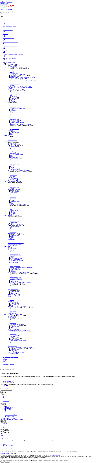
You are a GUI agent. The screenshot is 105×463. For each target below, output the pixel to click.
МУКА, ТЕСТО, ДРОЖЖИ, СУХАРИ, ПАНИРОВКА (19, 306)
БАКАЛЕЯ (7, 246)
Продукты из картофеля (15, 335)
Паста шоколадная (14, 73)
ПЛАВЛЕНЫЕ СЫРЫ (12, 245)
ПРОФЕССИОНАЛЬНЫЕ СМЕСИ (15, 283)
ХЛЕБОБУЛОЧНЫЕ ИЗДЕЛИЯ (12, 343)
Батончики (12, 127)
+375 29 (4, 4)
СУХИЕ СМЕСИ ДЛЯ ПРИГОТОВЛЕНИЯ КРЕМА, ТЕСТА (20, 87)
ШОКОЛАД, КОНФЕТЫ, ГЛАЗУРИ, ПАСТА (17, 67)
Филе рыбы (12, 149)
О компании (5, 359)
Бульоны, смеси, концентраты (16, 288)
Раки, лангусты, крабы (15, 160)
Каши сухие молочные (15, 114)
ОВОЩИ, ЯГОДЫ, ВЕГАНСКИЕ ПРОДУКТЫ (15, 314)
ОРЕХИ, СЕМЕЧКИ (12, 313)
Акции (4, 355)
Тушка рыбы (12, 148)
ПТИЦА (9, 199)
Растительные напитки (15, 341)
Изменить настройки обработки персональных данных (11, 419)
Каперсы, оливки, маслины (16, 278)
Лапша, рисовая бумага (15, 269)
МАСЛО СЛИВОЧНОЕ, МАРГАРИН (16, 243)
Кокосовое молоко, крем (15, 268)
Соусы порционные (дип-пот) (16, 260)
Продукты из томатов (14, 281)
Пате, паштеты (13, 198)
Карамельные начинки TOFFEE (16, 79)
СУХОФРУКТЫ (11, 336)
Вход (1, 3)
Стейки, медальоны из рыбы (16, 147)
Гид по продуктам (9, 408)
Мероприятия (6, 401)
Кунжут (11, 292)
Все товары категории (12, 66)
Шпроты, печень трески (15, 168)
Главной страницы (10, 381)
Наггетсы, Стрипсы (14, 210)
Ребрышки (12, 208)
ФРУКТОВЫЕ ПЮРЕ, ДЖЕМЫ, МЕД (16, 89)
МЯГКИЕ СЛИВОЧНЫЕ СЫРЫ (15, 233)
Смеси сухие (12, 109)
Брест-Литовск (13, 232)
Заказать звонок (6, 444)
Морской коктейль (14, 157)
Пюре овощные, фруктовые (16, 120)
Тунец (11, 166)
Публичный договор (9, 416)
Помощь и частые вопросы (11, 414)
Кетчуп (11, 257)
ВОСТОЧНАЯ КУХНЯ (13, 262)
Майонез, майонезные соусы (16, 258)
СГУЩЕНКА (10, 88)
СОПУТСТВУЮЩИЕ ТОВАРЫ (12, 354)
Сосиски (12, 193)
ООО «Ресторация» (10, 448)
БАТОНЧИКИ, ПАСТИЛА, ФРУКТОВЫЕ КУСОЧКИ (19, 124)
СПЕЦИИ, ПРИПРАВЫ (13, 289)
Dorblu (11, 223)
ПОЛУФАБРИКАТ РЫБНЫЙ (14, 179)
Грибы (11, 270)
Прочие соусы (13, 261)
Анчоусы (12, 165)
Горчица (12, 256)
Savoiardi (12, 85)
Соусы (11, 286)
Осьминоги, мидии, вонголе (16, 158)
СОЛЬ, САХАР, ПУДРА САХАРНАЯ (15, 295)
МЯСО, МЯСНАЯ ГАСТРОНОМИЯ (13, 181)
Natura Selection (13, 222)
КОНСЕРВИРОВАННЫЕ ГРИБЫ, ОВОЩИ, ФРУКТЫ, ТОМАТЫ (22, 272)
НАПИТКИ (10, 130)
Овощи (11, 327)
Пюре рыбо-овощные (14, 121)
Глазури (11, 72)
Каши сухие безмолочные (15, 115)
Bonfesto (12, 228)
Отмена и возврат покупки (11, 412)
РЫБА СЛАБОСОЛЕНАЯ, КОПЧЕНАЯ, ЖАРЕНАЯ (19, 170)
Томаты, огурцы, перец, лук (16, 279)
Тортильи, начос (13, 350)
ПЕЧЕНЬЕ (10, 81)
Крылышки (12, 212)
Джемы (11, 92)
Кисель (11, 134)
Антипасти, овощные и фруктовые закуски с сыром (21, 282)
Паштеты (12, 167)
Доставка (5, 360)
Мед (11, 95)
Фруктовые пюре (13, 94)
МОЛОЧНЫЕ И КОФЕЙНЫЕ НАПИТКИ (17, 138)
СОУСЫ (9, 249)
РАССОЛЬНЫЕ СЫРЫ (12, 240)
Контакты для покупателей (11, 415)
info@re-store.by (3, 1)
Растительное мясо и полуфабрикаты (18, 340)
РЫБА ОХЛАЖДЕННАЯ (13, 180)
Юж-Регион (12, 322)
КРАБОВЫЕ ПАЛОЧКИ (13, 178)
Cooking (12, 237)
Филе (11, 209)
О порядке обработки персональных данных (9, 418)
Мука (11, 312)
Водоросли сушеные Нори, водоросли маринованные (21, 267)
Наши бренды (8, 409)
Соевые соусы (13, 252)
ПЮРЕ (9, 117)
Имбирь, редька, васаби (15, 266)
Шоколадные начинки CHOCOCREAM (18, 78)
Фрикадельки (13, 213)
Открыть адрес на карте (8, 445)
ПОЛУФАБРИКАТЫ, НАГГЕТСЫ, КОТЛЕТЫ (17, 204)
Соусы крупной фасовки (15, 259)
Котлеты (12, 211)
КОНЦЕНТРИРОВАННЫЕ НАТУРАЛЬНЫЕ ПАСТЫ (19, 86)
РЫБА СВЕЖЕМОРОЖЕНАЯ (14, 144)
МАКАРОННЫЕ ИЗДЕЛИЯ (14, 294)
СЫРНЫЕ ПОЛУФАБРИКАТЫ (14, 244)
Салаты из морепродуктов (15, 159)
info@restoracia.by (4, 438)
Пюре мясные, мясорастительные (17, 122)
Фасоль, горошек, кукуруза (15, 277)
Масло (11, 305)
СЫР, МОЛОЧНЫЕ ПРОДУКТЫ (12, 215)
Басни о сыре (13, 231)
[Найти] (13, 12)
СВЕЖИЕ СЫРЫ (11, 239)
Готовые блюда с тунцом (15, 169)
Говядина (12, 188)
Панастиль (12, 320)
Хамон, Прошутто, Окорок (15, 195)
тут (67, 460)
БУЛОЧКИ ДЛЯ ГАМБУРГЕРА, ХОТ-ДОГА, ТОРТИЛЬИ (20, 347)
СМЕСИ (9, 104)
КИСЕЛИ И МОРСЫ (12, 140)
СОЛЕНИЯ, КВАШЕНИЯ (13, 329)
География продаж (7, 398)
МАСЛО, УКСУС (11, 301)
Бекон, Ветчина (13, 192)
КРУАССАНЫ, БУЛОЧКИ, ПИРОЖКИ (16, 352)
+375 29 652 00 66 (4, 385)
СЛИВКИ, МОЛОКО (12, 241)
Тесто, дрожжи (13, 311)
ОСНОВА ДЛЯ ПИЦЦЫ (13, 353)
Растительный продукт (15, 342)
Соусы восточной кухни (15, 254)
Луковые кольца (13, 334)
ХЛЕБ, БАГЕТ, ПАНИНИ (13, 351)
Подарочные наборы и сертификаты (10, 357)
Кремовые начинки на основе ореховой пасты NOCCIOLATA (23, 77)
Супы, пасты (13, 271)
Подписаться (3, 392)
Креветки (12, 156)
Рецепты (5, 361)
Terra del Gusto (13, 229)
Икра (11, 155)
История (4, 397)
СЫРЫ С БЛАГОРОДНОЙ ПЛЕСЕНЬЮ (16, 218)
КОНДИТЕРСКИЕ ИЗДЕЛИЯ (11, 64)
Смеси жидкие (13, 110)
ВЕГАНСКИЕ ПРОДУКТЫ (13, 337)
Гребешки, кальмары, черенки (16, 154)
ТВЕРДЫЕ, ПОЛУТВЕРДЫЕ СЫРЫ (15, 224)
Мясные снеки (13, 197)
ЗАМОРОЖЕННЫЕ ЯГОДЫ (14, 317)
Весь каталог (8, 406)
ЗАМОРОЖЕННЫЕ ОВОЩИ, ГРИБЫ (16, 324)
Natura (11, 227)
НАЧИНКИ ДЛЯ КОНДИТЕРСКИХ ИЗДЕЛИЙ (18, 74)
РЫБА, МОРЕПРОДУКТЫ (11, 141)
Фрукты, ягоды (13, 275)
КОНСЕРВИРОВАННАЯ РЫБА (15, 161)
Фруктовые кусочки (14, 129)
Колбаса (12, 194)
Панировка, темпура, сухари (16, 309)
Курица (11, 203)
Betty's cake (12, 99)
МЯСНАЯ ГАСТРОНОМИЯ (14, 189)
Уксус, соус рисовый (14, 304)
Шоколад (12, 70)
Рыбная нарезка (13, 175)
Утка (11, 202)
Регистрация (5, 3)
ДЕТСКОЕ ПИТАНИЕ (10, 101)
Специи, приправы (14, 293)
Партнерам (5, 400)
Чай (11, 133)
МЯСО (9, 184)
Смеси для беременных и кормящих (17, 108)
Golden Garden (13, 323)
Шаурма (12, 214)
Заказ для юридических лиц (6, 2)
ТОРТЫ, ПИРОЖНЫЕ (12, 96)
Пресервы (12, 177)
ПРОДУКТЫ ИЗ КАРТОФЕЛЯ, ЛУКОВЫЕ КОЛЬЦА (19, 330)
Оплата (4, 358)
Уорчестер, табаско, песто (15, 255)
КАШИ (9, 111)
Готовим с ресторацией (10, 407)
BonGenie (12, 100)
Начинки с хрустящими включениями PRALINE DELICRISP (23, 80)
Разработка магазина (4, 453)
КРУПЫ (9, 296)
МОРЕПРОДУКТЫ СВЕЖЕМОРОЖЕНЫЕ (17, 151)
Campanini (12, 300)
